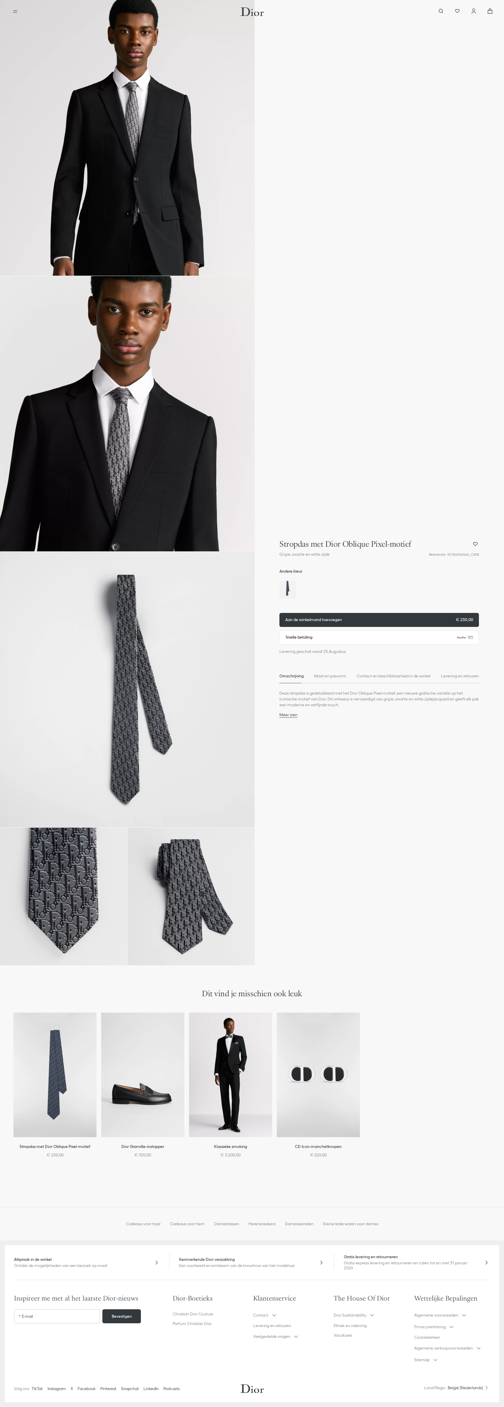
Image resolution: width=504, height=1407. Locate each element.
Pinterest (108, 1388)
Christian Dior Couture (193, 1314)
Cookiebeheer (427, 1337)
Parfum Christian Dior (192, 1323)
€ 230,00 (379, 619)
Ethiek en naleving (350, 1325)
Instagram (57, 1388)
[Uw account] (473, 12)
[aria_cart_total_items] (490, 12)
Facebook (87, 1388)
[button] (127, 138)
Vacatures (343, 1335)
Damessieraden (299, 1223)
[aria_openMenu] (15, 11)
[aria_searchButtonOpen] (441, 12)
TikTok (37, 1388)
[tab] (291, 676)
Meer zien (288, 714)
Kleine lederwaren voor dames (350, 1223)
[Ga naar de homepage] (252, 11)
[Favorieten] (457, 12)
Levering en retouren (272, 1325)
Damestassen (226, 1223)
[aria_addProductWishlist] (475, 544)
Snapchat (130, 1388)
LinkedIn (151, 1388)
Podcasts (171, 1388)
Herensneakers (262, 1223)
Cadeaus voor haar (143, 1223)
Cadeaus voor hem (187, 1223)
